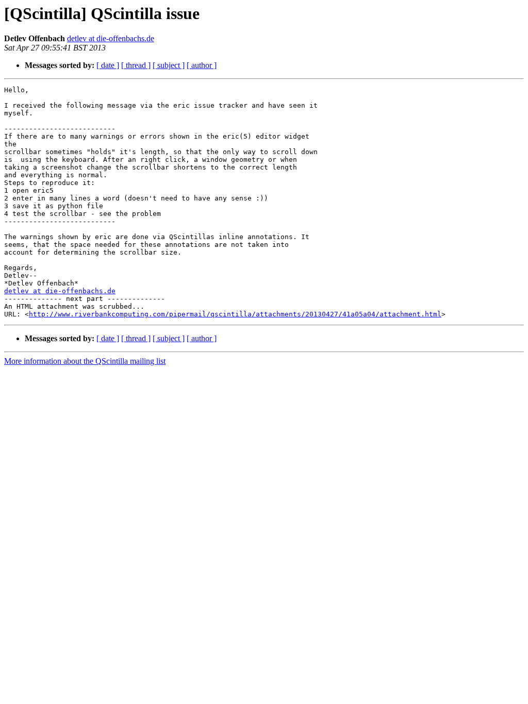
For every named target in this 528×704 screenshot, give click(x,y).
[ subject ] (169, 65)
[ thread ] (136, 65)
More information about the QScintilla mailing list (85, 361)
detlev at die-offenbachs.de (110, 38)
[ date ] (107, 65)
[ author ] (202, 65)
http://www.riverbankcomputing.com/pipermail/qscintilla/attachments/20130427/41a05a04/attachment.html (235, 314)
